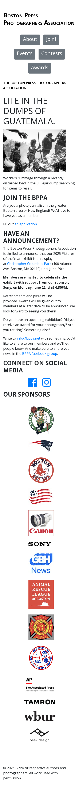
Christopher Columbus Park (29, 263)
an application (26, 224)
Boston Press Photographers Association (39, 18)
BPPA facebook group (39, 353)
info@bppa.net (28, 338)
